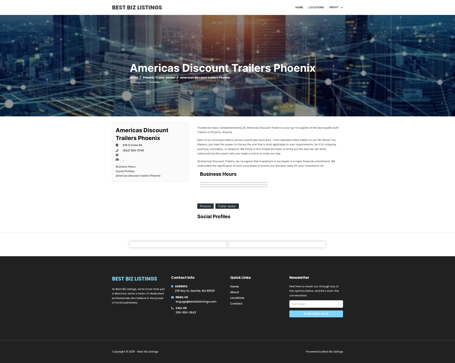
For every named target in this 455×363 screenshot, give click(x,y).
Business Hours (126, 166)
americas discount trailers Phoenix (138, 175)
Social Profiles (125, 171)
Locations (316, 7)
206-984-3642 (186, 312)
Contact (236, 304)
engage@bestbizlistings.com (196, 301)
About (234, 292)
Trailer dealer (165, 77)
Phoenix (148, 77)
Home (299, 7)
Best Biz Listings (137, 7)
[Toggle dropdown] (341, 7)
